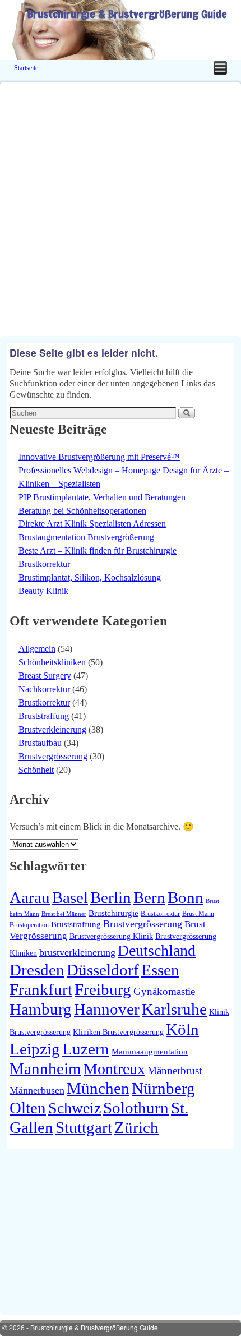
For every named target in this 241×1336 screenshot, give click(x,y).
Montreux (114, 1068)
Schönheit (36, 770)
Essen (160, 970)
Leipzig (35, 1049)
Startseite (26, 68)
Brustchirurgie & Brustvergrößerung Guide (127, 13)
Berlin (110, 897)
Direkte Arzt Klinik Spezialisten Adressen (92, 523)
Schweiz (74, 1108)
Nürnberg (163, 1088)
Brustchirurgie (113, 913)
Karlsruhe (174, 1009)
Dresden (37, 970)
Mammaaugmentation (150, 1051)
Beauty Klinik (43, 591)
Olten (28, 1108)
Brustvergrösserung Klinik (111, 936)
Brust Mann (198, 914)
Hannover (107, 1009)
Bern (149, 897)
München (98, 1088)
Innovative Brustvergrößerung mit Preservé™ (99, 457)
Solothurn (136, 1108)
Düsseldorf (103, 970)
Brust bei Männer (63, 914)
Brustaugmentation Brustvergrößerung (86, 537)
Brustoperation (29, 925)
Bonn (185, 897)
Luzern (85, 1049)
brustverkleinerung (77, 952)
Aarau (30, 897)
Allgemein (36, 648)
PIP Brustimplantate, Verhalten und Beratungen (102, 497)
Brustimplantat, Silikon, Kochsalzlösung (89, 577)
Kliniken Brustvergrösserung (118, 1032)
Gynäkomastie (164, 991)
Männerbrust (174, 1070)
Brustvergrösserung (52, 756)
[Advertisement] (120, 203)
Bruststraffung (43, 716)
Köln (182, 1029)
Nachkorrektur (44, 689)
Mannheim (45, 1068)
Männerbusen (37, 1090)
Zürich (136, 1127)
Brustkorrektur (44, 564)
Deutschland (157, 950)
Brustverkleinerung (52, 729)
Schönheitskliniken (52, 662)
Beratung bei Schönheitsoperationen (82, 510)
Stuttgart (83, 1127)
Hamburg (41, 1009)
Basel (70, 897)
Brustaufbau (40, 743)
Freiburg (103, 989)
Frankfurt (41, 989)
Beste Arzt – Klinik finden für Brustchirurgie (97, 550)
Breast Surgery (44, 675)
